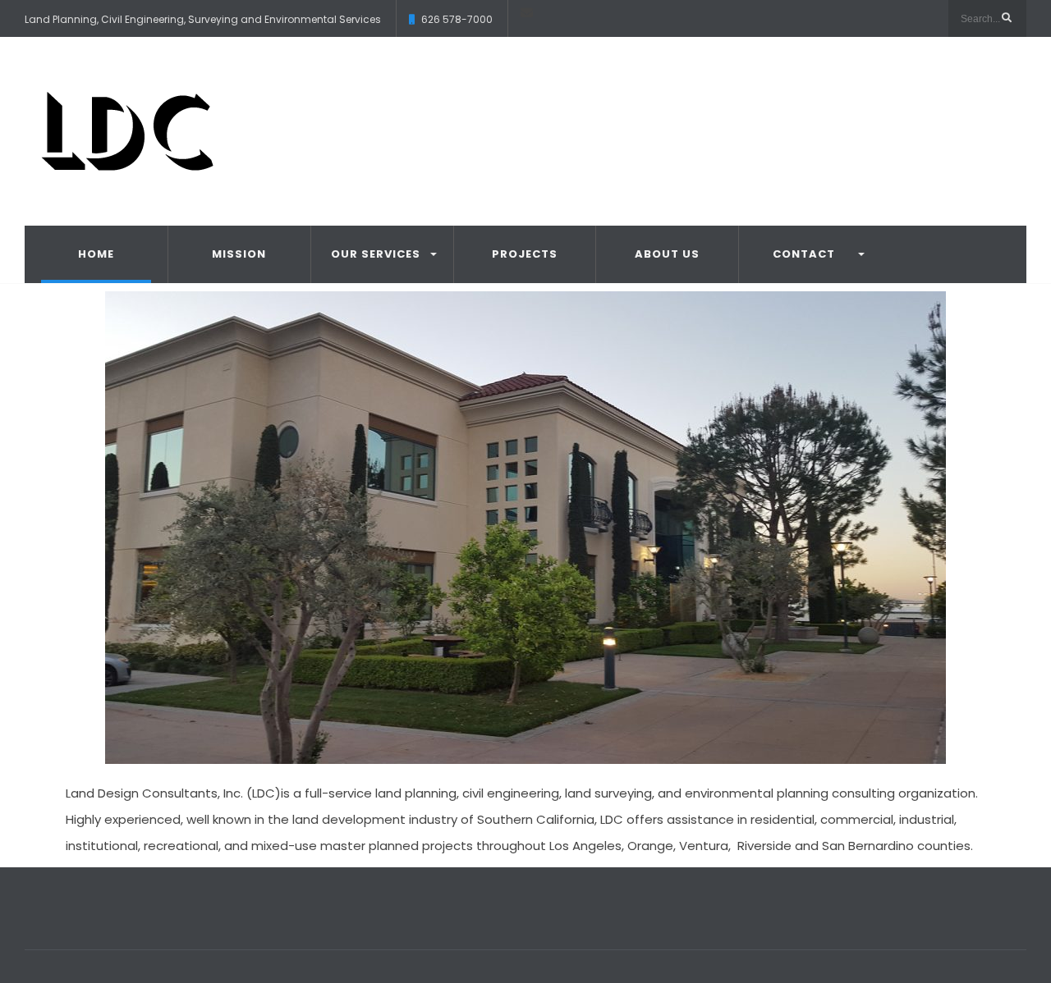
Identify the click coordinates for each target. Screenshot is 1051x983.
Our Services (375, 254)
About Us (667, 254)
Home (96, 254)
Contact (804, 254)
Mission (239, 254)
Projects (525, 254)
